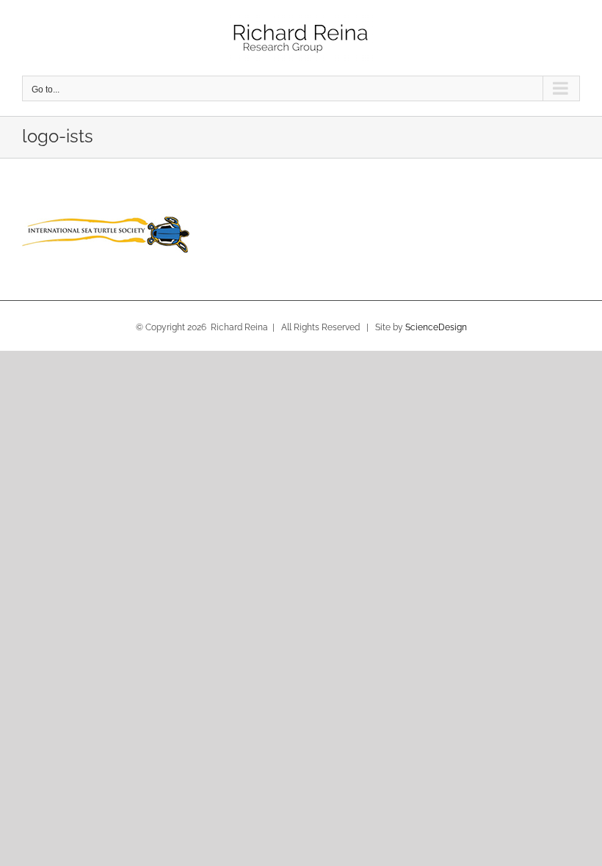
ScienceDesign (436, 327)
